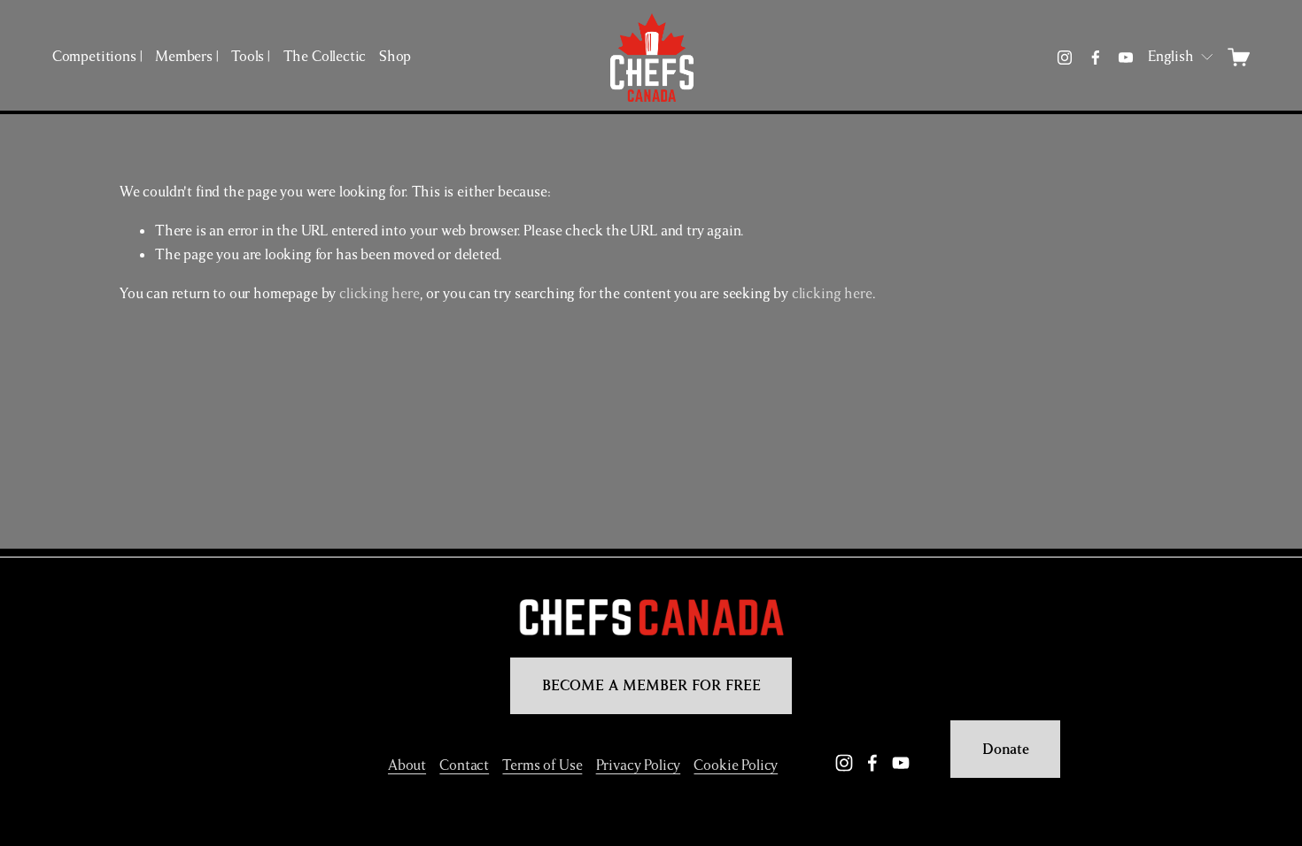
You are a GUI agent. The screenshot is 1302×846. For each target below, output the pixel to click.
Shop (395, 56)
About (407, 765)
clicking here (379, 294)
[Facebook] (1095, 57)
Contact (464, 765)
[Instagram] (1064, 57)
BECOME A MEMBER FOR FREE (651, 686)
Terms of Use (542, 765)
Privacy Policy (638, 765)
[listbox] (1181, 57)
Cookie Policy (736, 765)
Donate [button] (1005, 749)
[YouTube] (1126, 57)
